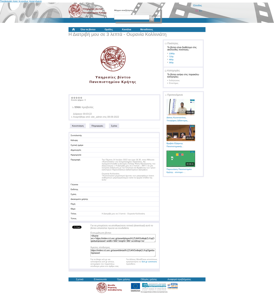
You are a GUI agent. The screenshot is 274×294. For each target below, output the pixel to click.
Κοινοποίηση (78, 126)
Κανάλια (126, 29)
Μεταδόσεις (146, 29)
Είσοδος (197, 5)
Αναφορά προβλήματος (179, 279)
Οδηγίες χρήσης (149, 279)
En (200, 11)
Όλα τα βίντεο (87, 29)
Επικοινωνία (100, 279)
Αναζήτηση (154, 16)
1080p (172, 54)
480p (171, 60)
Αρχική (75, 30)
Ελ (197, 11)
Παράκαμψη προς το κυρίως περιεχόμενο (21, 1)
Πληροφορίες (97, 126)
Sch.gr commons (149, 261)
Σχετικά (79, 279)
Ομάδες (109, 29)
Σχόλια (114, 126)
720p (171, 57)
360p (171, 63)
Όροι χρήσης (123, 279)
